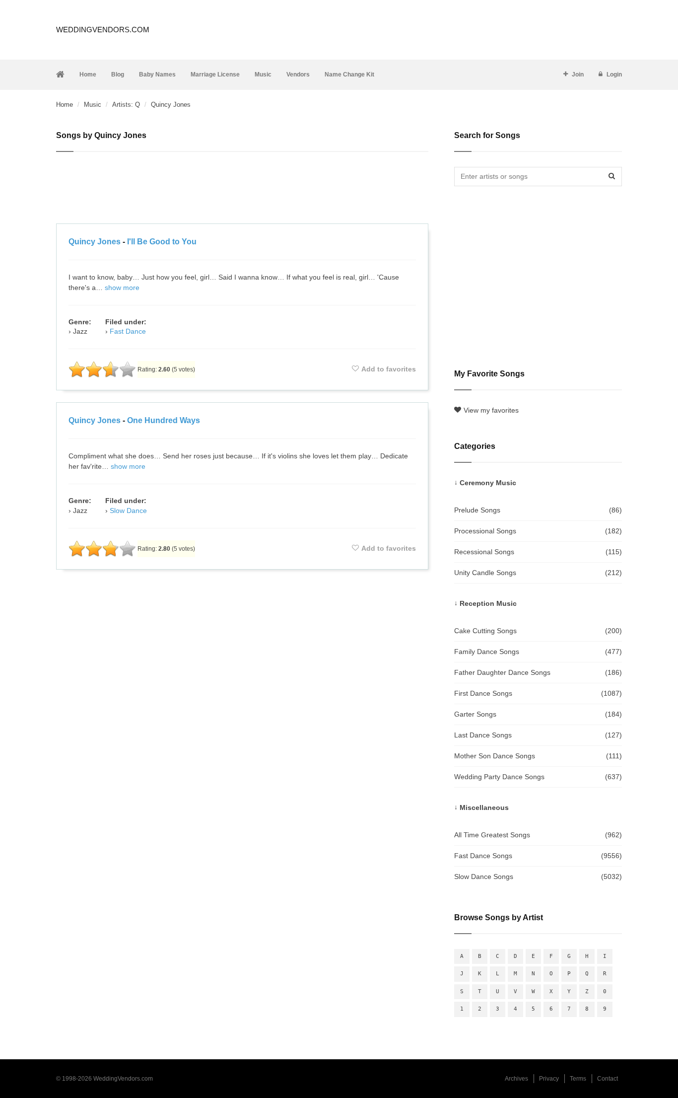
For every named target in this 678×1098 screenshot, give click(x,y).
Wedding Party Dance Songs (538, 777)
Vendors (298, 74)
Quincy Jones (94, 241)
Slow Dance (128, 510)
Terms (578, 1078)
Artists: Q (126, 104)
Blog (117, 74)
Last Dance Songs (538, 735)
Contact (607, 1078)
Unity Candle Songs (538, 573)
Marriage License (215, 74)
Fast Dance (128, 331)
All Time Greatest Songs (538, 835)
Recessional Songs (538, 552)
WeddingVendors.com (102, 29)
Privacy (549, 1078)
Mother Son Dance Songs (538, 756)
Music (263, 74)
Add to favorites (388, 369)
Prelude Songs (538, 510)
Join (578, 74)
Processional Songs (538, 531)
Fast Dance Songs (538, 856)
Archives (516, 1078)
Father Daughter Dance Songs (538, 672)
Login (614, 74)
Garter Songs (538, 714)
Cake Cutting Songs (538, 631)
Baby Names (157, 74)
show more (122, 288)
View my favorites (491, 410)
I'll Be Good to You (162, 241)
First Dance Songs (538, 693)
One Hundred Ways (163, 420)
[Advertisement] (242, 189)
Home (87, 74)
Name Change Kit (349, 74)
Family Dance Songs (538, 652)
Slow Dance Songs (538, 876)
